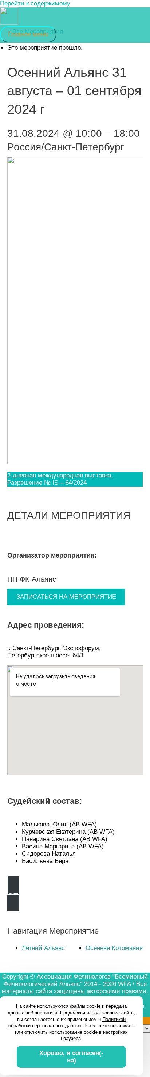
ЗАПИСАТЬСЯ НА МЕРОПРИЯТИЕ (66, 597)
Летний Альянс (43, 948)
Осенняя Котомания (114, 948)
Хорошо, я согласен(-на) (71, 1057)
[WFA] (9, 16)
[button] (75, 895)
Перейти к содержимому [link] (35, 3)
